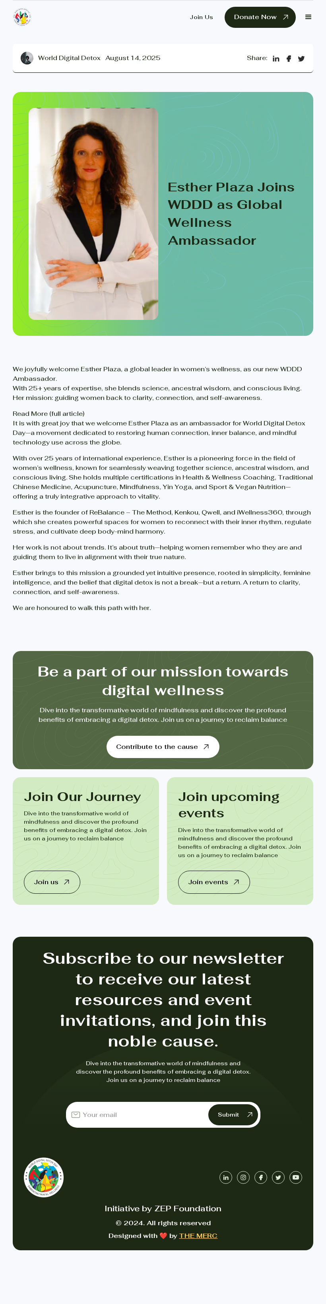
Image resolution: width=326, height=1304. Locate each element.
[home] (22, 17)
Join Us (201, 17)
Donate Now (255, 17)
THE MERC (198, 1236)
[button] (308, 17)
